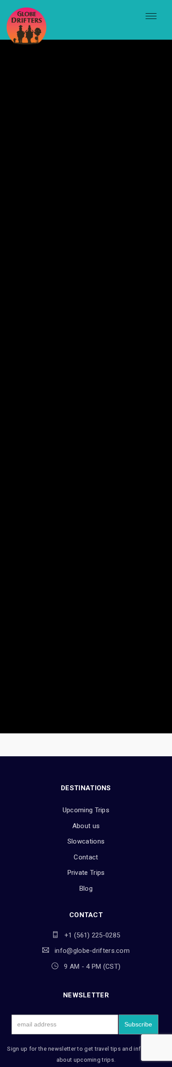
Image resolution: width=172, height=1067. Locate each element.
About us (86, 826)
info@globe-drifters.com (92, 951)
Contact (86, 857)
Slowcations (86, 841)
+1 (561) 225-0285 (92, 935)
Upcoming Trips (86, 810)
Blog (86, 888)
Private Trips (86, 873)
